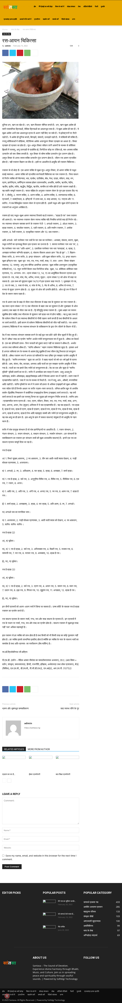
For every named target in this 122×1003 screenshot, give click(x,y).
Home (5, 29)
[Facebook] (5, 53)
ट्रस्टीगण (37, 19)
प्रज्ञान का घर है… (8, 774)
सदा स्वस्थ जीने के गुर (70, 708)
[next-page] (9, 781)
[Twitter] (13, 53)
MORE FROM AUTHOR (39, 749)
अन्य (73, 19)
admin (8, 46)
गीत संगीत (61, 927)
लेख (79, 6)
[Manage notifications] (7, 996)
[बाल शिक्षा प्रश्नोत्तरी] (67, 764)
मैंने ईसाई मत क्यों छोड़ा (45, 6)
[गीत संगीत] (49, 929)
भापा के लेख (15, 29)
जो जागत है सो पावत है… (66, 914)
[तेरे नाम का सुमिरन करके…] (49, 904)
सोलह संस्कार (71, 6)
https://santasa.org (32, 728)
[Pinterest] (20, 53)
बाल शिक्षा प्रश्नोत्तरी (63, 774)
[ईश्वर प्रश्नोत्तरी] (40, 764)
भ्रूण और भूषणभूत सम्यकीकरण (15, 708)
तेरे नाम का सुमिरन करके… (67, 901)
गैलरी (96, 6)
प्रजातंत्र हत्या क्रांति (10, 19)
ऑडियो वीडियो (87, 6)
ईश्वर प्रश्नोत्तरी (34, 774)
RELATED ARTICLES (14, 749)
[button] (116, 6)
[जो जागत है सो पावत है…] (49, 917)
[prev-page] (4, 781)
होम (35, 6)
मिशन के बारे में (59, 6)
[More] (34, 53)
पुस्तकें (103, 6)
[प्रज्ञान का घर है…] (14, 764)
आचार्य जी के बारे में (25, 19)
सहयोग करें (46, 19)
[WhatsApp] (27, 53)
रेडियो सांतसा (65, 19)
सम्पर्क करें (55, 19)
